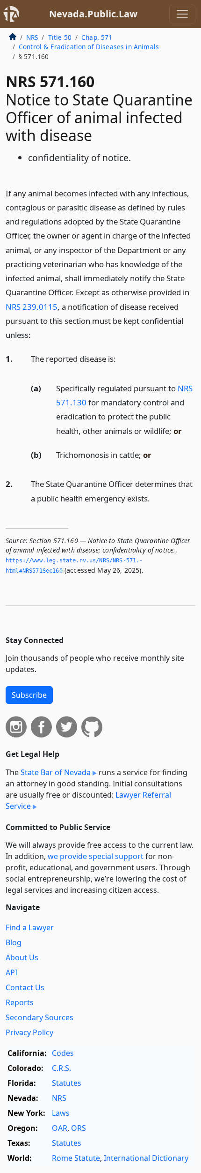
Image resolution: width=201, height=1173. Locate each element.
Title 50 (60, 37)
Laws (61, 1113)
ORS (78, 1128)
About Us (22, 957)
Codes (63, 1053)
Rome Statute (76, 1158)
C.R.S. (61, 1068)
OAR (59, 1128)
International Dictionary (146, 1158)
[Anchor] (36, 334)
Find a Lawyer (30, 927)
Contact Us (25, 987)
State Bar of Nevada (56, 772)
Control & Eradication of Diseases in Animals (89, 46)
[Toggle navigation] (182, 14)
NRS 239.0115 (31, 306)
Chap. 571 (96, 37)
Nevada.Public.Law (93, 13)
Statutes (66, 1083)
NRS (32, 37)
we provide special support (96, 856)
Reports (20, 1002)
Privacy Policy (29, 1032)
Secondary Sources (39, 1017)
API (11, 972)
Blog (14, 942)
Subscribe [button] (29, 695)
